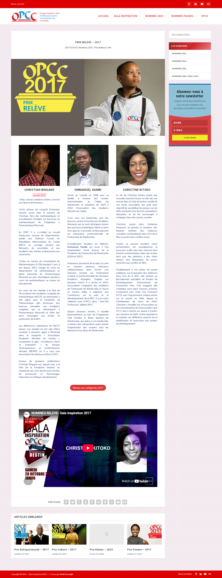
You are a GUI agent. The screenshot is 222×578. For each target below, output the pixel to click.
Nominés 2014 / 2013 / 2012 (185, 76)
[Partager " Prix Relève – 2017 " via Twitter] (72, 502)
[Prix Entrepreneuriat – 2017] (31, 534)
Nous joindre (17, 4)
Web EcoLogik (66, 574)
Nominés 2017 (86, 47)
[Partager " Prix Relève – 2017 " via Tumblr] (85, 502)
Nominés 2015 (179, 68)
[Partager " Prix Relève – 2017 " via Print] (124, 502)
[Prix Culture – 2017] (69, 534)
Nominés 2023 (154, 16)
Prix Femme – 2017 (139, 549)
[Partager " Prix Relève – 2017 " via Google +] (79, 502)
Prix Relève (100, 47)
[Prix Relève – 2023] (107, 534)
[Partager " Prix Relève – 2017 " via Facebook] (66, 502)
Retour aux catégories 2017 (88, 387)
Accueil (103, 16)
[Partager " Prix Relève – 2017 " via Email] (118, 502)
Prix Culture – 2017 (64, 549)
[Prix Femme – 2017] (144, 534)
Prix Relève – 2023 (101, 549)
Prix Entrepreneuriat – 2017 (31, 549)
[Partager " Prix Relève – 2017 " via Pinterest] (92, 502)
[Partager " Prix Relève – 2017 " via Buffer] (105, 502)
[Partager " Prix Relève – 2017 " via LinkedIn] (98, 502)
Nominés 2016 (179, 61)
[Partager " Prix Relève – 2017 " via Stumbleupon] (111, 502)
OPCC (205, 16)
